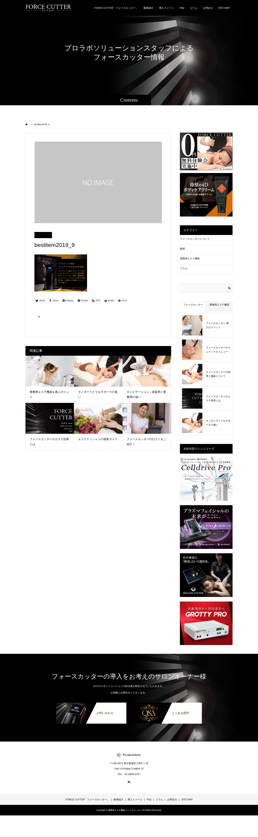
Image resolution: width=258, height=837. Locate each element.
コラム (193, 7)
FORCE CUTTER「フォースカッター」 (116, 7)
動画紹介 (148, 7)
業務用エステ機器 (190, 258)
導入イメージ (166, 7)
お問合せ (208, 7)
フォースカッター (193, 304)
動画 (182, 248)
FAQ (181, 7)
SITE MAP (224, 7)
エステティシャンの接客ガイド (97, 439)
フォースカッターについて (195, 238)
